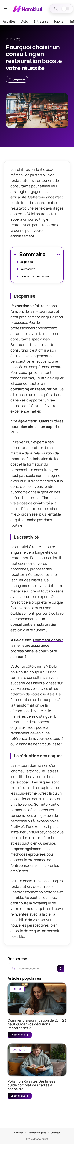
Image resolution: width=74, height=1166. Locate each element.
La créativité (27, 269)
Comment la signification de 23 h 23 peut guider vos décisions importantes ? (37, 1024)
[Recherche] (56, 9)
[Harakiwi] (27, 8)
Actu (17, 989)
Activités (20, 1050)
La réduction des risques (34, 276)
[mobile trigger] (7, 8)
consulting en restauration (33, 389)
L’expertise (26, 262)
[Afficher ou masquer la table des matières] (52, 254)
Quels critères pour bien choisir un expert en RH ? (36, 427)
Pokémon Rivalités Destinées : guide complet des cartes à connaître (32, 1085)
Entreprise (17, 79)
